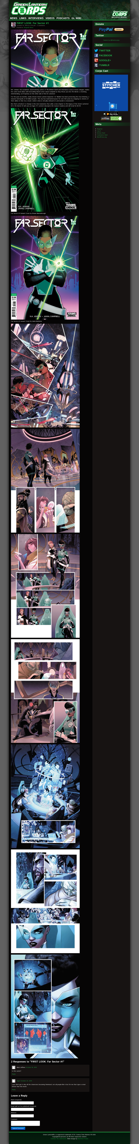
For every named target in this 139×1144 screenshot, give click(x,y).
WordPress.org (102, 137)
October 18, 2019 (31, 1067)
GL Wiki (76, 18)
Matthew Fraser (83, 1139)
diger (18, 1081)
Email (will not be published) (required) (23, 1106)
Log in (99, 131)
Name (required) (16, 1100)
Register (99, 129)
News (13, 18)
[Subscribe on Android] (116, 118)
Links (22, 18)
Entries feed (101, 133)
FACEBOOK (105, 55)
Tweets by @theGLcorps (111, 40)
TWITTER (104, 50)
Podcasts (63, 18)
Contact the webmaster (58, 1139)
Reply (14, 1074)
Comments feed (102, 135)
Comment (14, 1119)
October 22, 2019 (26, 1081)
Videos (49, 18)
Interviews (35, 18)
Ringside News (28, 28)
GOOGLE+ (105, 60)
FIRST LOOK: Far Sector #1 (33, 23)
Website (13, 1113)
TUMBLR (104, 65)
